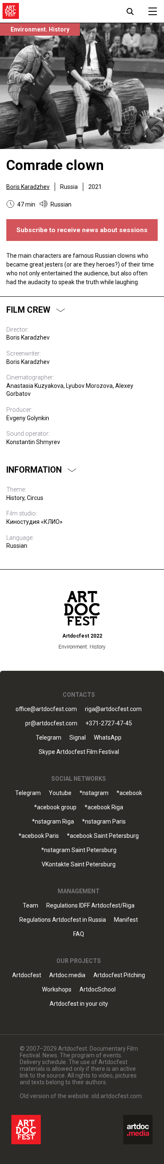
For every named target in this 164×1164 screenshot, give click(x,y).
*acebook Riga (104, 807)
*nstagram (93, 793)
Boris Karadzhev (28, 186)
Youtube (60, 793)
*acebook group (55, 807)
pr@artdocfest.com (51, 723)
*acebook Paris (39, 836)
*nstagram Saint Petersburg (78, 850)
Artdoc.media (67, 975)
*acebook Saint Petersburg (103, 836)
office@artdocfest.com (46, 709)
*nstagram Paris (104, 822)
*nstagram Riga (53, 822)
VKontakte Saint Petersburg (79, 864)
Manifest (126, 920)
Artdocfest (26, 975)
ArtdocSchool (97, 989)
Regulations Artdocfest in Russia (62, 920)
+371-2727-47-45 (108, 723)
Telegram (28, 793)
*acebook (129, 793)
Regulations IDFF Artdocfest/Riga (90, 905)
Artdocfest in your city (79, 1004)
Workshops (56, 989)
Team (30, 905)
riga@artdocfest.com (113, 709)
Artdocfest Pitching (119, 975)
